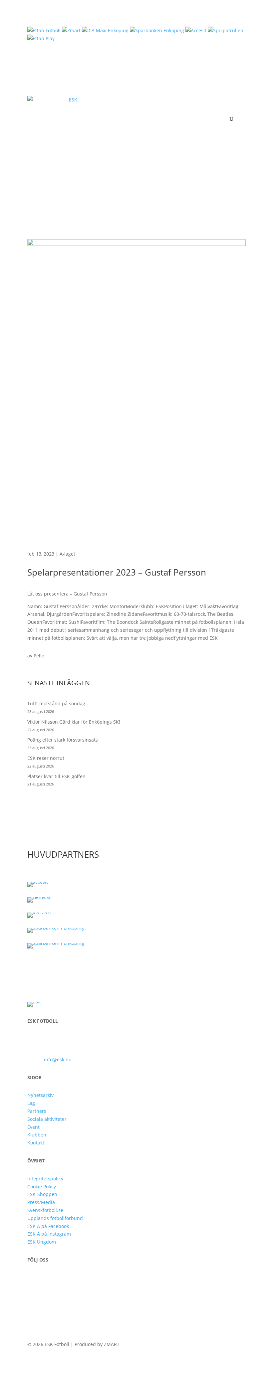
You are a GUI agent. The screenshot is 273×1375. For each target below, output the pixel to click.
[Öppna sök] (231, 119)
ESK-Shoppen (42, 1194)
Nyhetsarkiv (40, 1095)
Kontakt (35, 1142)
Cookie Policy (41, 1186)
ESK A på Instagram (49, 1234)
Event (33, 1127)
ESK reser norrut (45, 758)
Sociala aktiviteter (47, 1119)
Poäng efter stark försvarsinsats (62, 740)
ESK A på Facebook (48, 1226)
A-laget (67, 554)
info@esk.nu (58, 1059)
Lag (31, 1103)
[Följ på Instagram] (46, 1279)
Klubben (36, 1134)
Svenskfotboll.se (45, 1210)
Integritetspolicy (45, 1178)
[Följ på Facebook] (32, 1279)
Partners (36, 1111)
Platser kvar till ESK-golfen (56, 776)
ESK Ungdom (41, 1242)
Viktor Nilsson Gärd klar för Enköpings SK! (73, 722)
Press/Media (41, 1202)
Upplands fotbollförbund (55, 1218)
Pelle (39, 655)
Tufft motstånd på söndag (56, 703)
